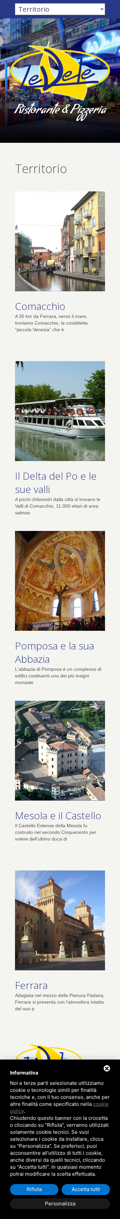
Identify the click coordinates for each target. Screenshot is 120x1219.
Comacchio (40, 306)
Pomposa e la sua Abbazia (54, 652)
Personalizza (60, 1203)
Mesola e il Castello (58, 815)
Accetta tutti (86, 1189)
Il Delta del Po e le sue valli (56, 482)
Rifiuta (34, 1189)
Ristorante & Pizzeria (60, 111)
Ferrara (31, 985)
